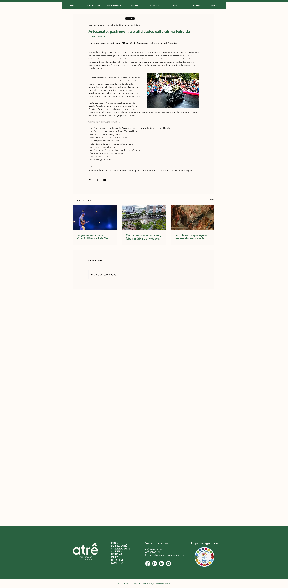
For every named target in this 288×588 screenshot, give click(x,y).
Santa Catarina (119, 170)
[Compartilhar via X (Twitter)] (97, 179)
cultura (174, 170)
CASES (114, 557)
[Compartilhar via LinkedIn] (104, 179)
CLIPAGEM (117, 560)
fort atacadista (148, 170)
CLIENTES (116, 551)
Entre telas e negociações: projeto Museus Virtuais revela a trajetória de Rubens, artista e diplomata (191, 236)
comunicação (163, 170)
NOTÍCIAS (116, 554)
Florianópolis (134, 170)
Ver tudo (210, 199)
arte (181, 170)
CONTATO (117, 562)
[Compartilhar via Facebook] (89, 179)
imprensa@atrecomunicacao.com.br (164, 555)
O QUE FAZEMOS (120, 548)
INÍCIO (114, 542)
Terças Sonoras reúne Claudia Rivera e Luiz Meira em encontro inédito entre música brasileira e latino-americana (94, 236)
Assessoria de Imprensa (99, 170)
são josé (188, 170)
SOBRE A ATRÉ (119, 545)
